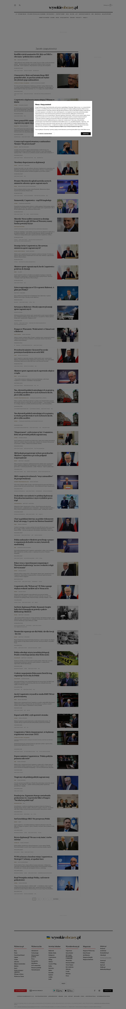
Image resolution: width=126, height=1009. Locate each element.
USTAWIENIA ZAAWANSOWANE (45, 133)
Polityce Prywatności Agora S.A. (75, 126)
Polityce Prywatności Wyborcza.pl (58, 126)
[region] (63, 119)
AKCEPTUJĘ (86, 133)
